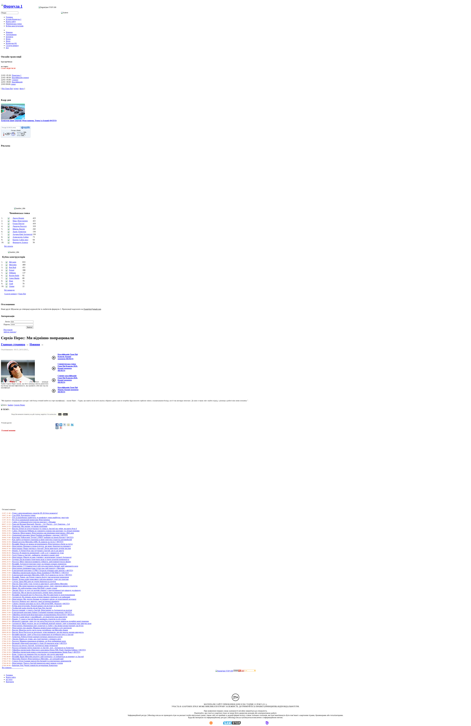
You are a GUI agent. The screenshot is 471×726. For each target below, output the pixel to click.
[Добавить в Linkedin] (60, 424)
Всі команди (9, 290)
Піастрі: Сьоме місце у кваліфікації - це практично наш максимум (39, 617)
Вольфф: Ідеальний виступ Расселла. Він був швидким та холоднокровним (43, 595)
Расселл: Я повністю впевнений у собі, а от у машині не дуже (38, 553)
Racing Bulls (14, 275)
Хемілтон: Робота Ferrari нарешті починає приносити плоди (37, 637)
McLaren (12, 262)
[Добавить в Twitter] (72, 424)
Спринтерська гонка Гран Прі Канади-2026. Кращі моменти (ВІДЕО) (68, 367)
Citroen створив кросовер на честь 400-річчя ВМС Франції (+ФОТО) (41, 604)
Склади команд (10, 294)
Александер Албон (21, 237)
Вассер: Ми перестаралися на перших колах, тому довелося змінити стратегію (45, 586)
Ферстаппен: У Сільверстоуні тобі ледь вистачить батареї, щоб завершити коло (45, 566)
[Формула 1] (11, 6)
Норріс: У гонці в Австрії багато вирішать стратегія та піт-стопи (39, 619)
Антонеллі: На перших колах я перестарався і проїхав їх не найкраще (41, 597)
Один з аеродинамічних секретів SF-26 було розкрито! (35, 513)
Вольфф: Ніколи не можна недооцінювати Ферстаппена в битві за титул (42, 544)
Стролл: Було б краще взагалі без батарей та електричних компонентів (41, 661)
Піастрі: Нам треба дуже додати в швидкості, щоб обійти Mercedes (40, 584)
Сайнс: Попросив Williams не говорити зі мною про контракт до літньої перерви (45, 531)
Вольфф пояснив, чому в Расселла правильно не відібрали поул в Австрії (42, 634)
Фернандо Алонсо (20, 242)
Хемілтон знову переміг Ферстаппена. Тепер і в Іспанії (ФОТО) (29, 121)
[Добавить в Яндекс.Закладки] (60, 427)
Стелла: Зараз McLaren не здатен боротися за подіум (34, 581)
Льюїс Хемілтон (19, 232)
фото (22, 89)
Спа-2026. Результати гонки (23, 515)
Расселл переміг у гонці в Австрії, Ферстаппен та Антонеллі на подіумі (42, 610)
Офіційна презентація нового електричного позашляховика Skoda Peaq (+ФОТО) (46, 652)
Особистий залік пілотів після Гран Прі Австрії (32, 608)
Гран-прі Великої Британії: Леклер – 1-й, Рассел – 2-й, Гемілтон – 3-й (41, 524)
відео (16, 89)
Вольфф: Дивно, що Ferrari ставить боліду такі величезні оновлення (40, 577)
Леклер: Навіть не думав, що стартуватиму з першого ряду (36, 639)
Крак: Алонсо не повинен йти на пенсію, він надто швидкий (37, 654)
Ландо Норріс (18, 218)
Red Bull (12, 267)
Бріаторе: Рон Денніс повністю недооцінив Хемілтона (35, 665)
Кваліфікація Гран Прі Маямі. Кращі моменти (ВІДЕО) (68, 389)
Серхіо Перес (19, 405)
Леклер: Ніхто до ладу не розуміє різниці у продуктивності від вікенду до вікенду (46, 590)
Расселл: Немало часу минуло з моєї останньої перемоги (35, 601)
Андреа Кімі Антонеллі (22, 234)
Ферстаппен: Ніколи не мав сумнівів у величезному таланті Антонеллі (41, 557)
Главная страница (13, 344)
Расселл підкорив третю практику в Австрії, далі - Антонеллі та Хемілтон (43, 648)
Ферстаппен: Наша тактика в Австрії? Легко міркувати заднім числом (41, 548)
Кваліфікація (17, 82)
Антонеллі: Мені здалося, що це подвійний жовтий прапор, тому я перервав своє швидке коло (51, 623)
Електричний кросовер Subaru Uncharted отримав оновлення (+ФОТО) (42, 612)
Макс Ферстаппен (20, 221)
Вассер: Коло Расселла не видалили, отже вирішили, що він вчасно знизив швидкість (48, 632)
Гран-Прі (22, 294)
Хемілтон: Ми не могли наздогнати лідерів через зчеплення (37, 593)
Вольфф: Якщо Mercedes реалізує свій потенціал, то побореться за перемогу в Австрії (48, 657)
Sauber (10, 405)
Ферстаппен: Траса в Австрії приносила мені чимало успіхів (37, 663)
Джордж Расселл (20, 226)
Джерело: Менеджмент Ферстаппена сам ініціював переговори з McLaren (43, 533)
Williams (12, 273)
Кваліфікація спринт (20, 77)
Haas (11, 281)
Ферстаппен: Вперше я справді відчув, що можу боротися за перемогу (41, 546)
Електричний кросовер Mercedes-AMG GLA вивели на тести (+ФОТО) (42, 575)
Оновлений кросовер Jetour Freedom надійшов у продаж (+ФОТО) (40, 535)
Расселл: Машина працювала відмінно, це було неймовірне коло (39, 641)
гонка (13, 84)
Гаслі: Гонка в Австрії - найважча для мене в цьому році (35, 555)
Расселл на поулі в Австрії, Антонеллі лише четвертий (35, 645)
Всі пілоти (8, 246)
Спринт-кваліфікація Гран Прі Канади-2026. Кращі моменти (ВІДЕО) (68, 379)
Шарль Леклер (19, 229)
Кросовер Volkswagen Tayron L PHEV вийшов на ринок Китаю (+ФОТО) (42, 537)
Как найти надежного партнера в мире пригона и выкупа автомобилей (42, 540)
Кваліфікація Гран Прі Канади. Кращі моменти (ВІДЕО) (68, 356)
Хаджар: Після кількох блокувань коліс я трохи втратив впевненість (40, 559)
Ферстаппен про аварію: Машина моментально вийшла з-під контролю (42, 628)
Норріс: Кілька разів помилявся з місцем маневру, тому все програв (40, 579)
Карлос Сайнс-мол (20, 240)
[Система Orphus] (41, 415)
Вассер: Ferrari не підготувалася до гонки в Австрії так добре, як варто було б (44, 529)
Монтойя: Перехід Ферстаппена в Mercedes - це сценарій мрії (37, 659)
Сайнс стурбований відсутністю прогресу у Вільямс (34, 522)
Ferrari (11, 270)
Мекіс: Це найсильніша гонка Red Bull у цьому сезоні (34, 588)
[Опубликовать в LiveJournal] (64, 424)
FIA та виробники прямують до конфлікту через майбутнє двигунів (40, 517)
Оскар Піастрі (18, 224)
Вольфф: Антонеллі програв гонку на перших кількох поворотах (39, 564)
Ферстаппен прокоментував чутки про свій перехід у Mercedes (38, 568)
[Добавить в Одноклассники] (68, 424)
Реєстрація (8, 330)
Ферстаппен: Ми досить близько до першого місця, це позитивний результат (44, 599)
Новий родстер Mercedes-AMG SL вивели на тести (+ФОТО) (37, 542)
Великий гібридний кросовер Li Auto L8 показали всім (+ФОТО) (39, 643)
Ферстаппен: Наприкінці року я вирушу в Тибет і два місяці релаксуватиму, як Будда (47, 626)
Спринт (15, 80)
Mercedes (13, 265)
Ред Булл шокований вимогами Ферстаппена (31, 520)
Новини (35, 344)
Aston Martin (14, 278)
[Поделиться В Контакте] (57, 427)
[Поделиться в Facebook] (57, 424)
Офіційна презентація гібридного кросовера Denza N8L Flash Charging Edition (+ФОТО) (49, 650)
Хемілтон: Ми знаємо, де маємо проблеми (29, 526)
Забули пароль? (10, 332)
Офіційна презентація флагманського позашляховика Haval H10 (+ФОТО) (43, 615)
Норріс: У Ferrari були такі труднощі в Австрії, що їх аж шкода (38, 551)
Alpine (11, 286)
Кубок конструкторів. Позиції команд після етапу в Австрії (37, 606)
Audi (11, 284)
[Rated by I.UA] (239, 671)
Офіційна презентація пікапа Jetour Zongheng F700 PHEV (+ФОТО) (40, 573)
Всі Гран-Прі (7, 89)
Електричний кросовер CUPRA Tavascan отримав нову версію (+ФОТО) (42, 570)
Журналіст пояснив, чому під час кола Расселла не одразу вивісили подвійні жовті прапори (50, 621)
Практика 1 (16, 75)
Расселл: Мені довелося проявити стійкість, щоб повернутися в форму (41, 562)
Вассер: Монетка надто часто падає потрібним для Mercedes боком (40, 630)
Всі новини (12, 668)
